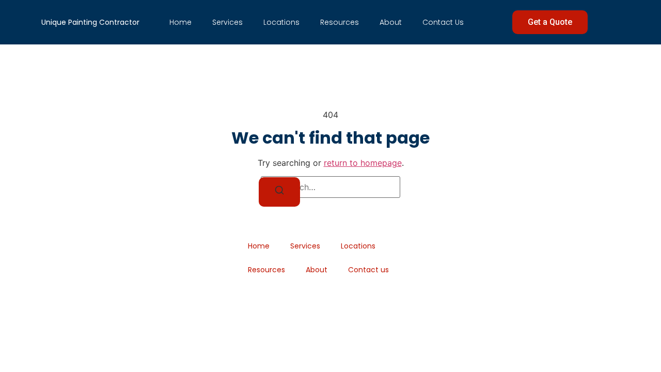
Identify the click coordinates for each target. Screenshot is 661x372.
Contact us (443, 22)
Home (180, 22)
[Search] (279, 192)
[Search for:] (330, 187)
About (391, 22)
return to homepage (363, 163)
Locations (281, 22)
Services (227, 22)
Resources (339, 22)
